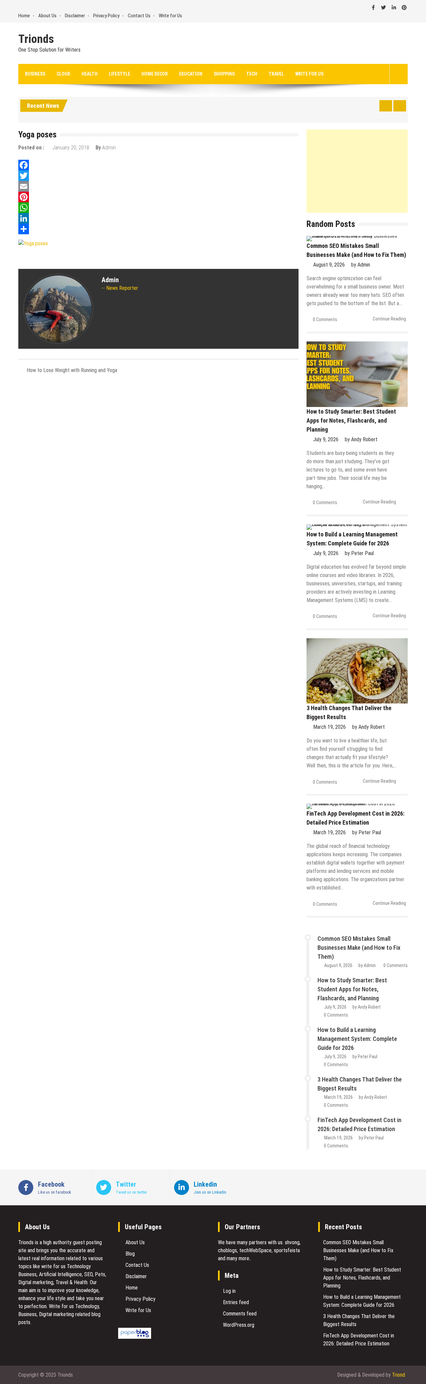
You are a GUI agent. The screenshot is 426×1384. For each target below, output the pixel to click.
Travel (276, 74)
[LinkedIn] (158, 218)
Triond (398, 1375)
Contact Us (139, 16)
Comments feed (240, 1313)
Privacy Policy (106, 16)
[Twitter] (158, 175)
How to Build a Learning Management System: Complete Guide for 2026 (357, 1038)
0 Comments (325, 319)
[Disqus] (158, 467)
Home (24, 16)
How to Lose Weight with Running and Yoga (72, 370)
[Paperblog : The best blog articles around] (134, 1337)
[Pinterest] (158, 197)
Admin (109, 147)
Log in (229, 1291)
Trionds (36, 39)
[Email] (158, 186)
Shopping (224, 74)
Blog (130, 1254)
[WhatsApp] (158, 207)
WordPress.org (238, 1325)
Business (35, 74)
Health (90, 74)
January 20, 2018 (70, 147)
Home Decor (154, 74)
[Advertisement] (357, 171)
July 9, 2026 (325, 439)
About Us (47, 16)
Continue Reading (389, 318)
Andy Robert (364, 439)
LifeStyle (119, 74)
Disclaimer (75, 16)
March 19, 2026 (329, 727)
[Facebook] (158, 165)
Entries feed (236, 1302)
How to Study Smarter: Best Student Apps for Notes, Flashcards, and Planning (351, 420)
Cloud (63, 74)
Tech (251, 74)
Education (190, 74)
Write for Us (170, 16)
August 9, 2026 (329, 265)
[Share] (158, 229)
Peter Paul (362, 553)
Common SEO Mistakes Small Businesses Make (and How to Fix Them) (359, 947)
